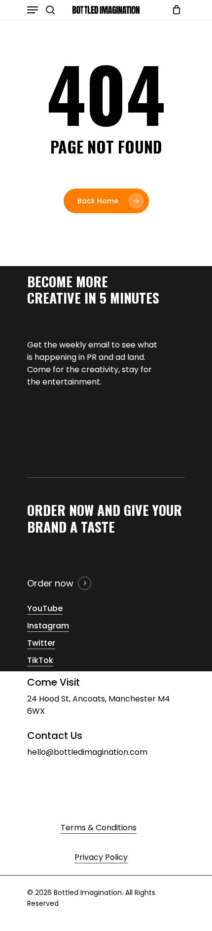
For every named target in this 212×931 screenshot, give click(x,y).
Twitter (41, 643)
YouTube (45, 608)
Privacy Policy (101, 857)
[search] (50, 10)
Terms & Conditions (99, 827)
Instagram (48, 625)
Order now (50, 583)
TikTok (40, 660)
